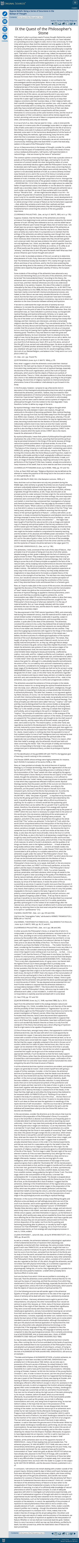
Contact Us (74, 1539)
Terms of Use (55, 1539)
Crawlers (74, 8)
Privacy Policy (65, 1539)
